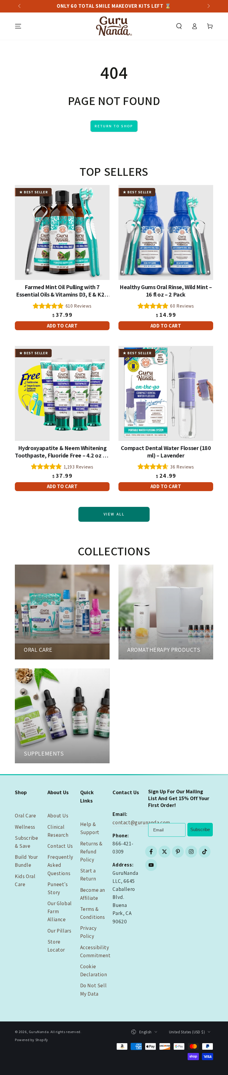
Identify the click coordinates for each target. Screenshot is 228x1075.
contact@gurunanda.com (141, 822)
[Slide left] (20, 6)
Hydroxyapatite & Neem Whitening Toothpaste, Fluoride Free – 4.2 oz (62, 451)
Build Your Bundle (26, 861)
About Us (58, 815)
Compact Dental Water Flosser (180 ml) (166, 451)
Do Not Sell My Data (93, 989)
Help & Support (89, 828)
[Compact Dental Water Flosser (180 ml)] (165, 393)
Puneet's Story (58, 888)
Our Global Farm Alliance (60, 911)
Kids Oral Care (25, 880)
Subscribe (200, 829)
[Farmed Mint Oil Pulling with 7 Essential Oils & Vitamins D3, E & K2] (62, 232)
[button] (179, 26)
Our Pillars (60, 930)
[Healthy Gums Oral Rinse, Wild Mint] (165, 232)
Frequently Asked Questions (60, 865)
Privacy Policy (88, 932)
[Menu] (18, 26)
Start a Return (88, 874)
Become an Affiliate (92, 894)
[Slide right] (208, 6)
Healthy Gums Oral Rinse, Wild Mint (166, 290)
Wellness (25, 827)
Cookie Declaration (93, 970)
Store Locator (56, 945)
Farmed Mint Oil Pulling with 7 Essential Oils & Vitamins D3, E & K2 (62, 290)
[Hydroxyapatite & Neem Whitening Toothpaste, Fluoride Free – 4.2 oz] (62, 393)
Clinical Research (58, 831)
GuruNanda (39, 1031)
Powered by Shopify (31, 1040)
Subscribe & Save (26, 842)
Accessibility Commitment (95, 951)
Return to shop (114, 126)
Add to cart (62, 325)
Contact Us (60, 846)
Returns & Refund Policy (91, 851)
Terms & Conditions (92, 913)
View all (114, 514)
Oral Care (25, 815)
